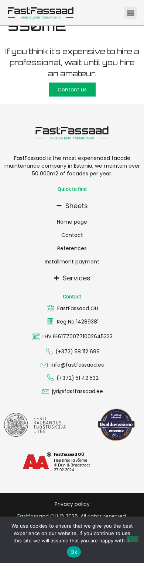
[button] (130, 13)
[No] (132, 539)
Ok (74, 552)
